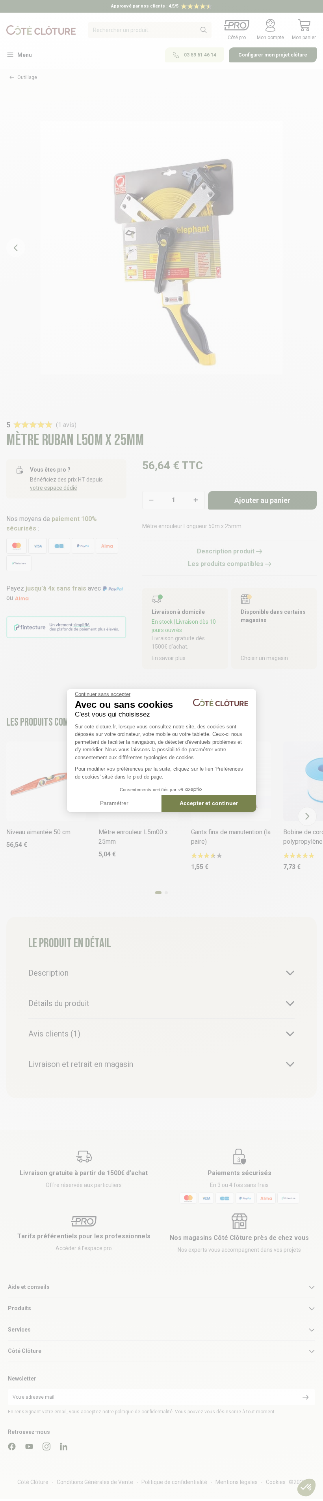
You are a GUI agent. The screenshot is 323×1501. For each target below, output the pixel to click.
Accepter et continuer (209, 803)
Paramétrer (114, 803)
